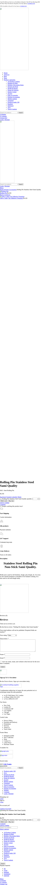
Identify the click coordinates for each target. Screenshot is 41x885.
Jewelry (10, 93)
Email (2, 658)
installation (7, 874)
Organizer (11, 100)
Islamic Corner (12, 92)
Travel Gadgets (12, 109)
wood (5, 870)
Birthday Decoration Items (16, 85)
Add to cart (4, 501)
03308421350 (31, 3)
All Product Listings (14, 81)
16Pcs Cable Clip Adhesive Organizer (11, 198)
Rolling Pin (3, 193)
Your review (4, 638)
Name (2, 654)
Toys (9, 107)
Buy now (11, 501)
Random (10, 104)
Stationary (11, 106)
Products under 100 (13, 102)
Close (1, 798)
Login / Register (9, 793)
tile (5, 869)
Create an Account (5, 808)
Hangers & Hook (13, 87)
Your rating (4, 635)
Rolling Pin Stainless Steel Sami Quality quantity (17, 499)
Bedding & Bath (13, 83)
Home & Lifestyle (13, 90)
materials (6, 875)
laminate (6, 872)
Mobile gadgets (12, 99)
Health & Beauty (13, 88)
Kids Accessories (13, 95)
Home (2, 189)
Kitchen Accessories (14, 97)
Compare (6, 792)
